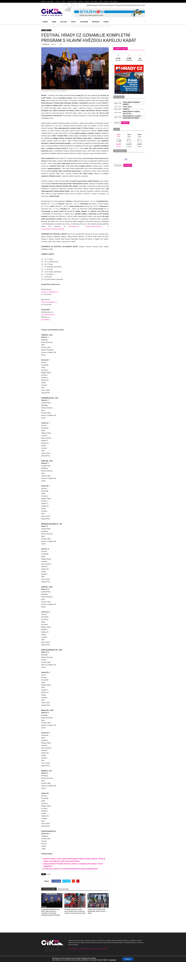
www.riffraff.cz (45, 319)
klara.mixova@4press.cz (49, 302)
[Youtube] (58, 950)
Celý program (118, 165)
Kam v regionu (114, 1)
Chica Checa (127, 107)
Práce (63, 1)
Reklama (81, 1)
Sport (73, 22)
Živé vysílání (94, 1)
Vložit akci (117, 122)
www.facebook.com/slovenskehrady (52, 229)
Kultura (63, 22)
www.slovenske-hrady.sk (94, 226)
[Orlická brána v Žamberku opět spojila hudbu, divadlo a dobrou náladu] (98, 900)
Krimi (54, 22)
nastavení (112, 960)
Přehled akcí (125, 122)
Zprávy (45, 22)
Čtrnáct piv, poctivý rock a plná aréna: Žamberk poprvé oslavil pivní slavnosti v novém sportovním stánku (74, 911)
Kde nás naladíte (72, 1)
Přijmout (128, 959)
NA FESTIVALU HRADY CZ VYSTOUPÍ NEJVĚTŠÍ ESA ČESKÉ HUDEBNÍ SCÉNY (70, 869)
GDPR (100, 1)
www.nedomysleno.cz (48, 314)
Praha (48, 874)
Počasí (106, 22)
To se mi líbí (118, 54)
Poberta (126, 109)
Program (87, 1)
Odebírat (129, 54)
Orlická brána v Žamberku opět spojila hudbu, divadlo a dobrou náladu (96, 911)
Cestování (84, 22)
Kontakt (106, 1)
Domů (43, 26)
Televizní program (120, 151)
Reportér (95, 22)
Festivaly (49, 30)
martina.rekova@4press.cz (50, 292)
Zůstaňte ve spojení (121, 48)
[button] (142, 21)
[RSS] (52, 950)
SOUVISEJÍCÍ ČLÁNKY (49, 889)
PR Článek (46, 44)
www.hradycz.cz (73, 226)
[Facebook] (47, 950)
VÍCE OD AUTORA (63, 889)
